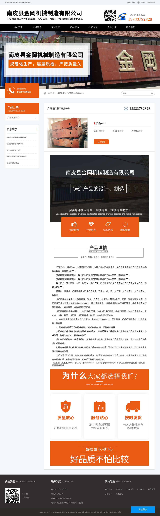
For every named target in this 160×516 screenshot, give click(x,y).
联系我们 (130, 27)
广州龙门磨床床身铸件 (127, 363)
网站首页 (108, 489)
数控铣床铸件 (137, 131)
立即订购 (101, 142)
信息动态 (55, 27)
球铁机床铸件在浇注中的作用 (16, 157)
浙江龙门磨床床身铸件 (85, 363)
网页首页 (18, 27)
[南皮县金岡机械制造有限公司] (50, 14)
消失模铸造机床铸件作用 (15, 144)
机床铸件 (79, 93)
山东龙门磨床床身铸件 (63, 363)
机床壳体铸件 (99, 131)
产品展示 (74, 27)
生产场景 (93, 27)
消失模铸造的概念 (13, 163)
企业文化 (112, 27)
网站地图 (131, 2)
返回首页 (61, 93)
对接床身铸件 (118, 131)
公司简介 (37, 27)
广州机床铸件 (14, 118)
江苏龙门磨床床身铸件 (106, 363)
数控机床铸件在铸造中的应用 (16, 137)
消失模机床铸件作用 (13, 150)
